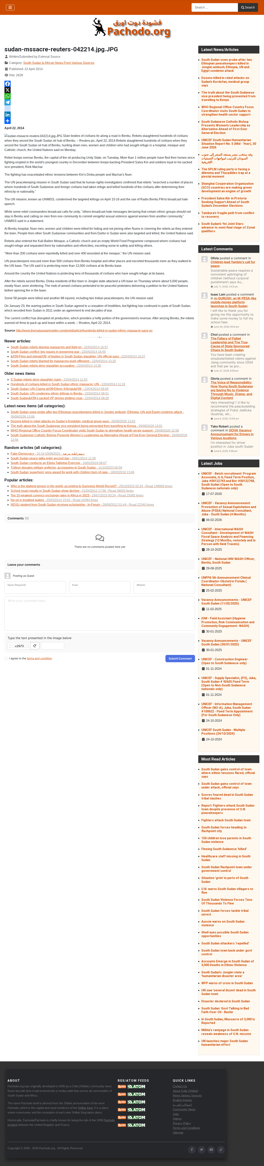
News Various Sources (187, 1095)
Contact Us (180, 1086)
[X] (99, 90)
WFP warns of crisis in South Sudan (227, 983)
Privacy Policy (182, 1123)
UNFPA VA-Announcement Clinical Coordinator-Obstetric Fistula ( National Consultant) (226, 581)
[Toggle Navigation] (10, 7)
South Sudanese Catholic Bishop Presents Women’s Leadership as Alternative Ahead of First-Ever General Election (225, 127)
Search (250, 7)
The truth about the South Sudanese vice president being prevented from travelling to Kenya (228, 96)
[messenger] (99, 108)
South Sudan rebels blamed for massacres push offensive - (63, 361)
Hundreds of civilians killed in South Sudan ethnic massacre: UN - (68, 384)
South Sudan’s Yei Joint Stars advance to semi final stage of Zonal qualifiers (228, 227)
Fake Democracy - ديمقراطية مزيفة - (47, 453)
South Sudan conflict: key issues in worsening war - (58, 351)
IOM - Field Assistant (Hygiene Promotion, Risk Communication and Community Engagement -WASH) (227, 621)
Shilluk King (85, 1107)
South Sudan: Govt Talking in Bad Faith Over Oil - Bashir (225, 1010)
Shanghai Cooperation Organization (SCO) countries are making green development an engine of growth (227, 187)
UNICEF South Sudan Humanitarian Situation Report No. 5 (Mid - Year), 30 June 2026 (228, 143)
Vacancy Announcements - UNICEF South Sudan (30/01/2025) (226, 642)
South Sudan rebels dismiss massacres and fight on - (59, 347)
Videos (177, 1118)
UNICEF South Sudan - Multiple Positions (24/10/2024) (223, 731)
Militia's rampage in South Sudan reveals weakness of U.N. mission (226, 1032)
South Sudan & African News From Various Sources (58, 62)
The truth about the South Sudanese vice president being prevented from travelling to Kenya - (87, 426)
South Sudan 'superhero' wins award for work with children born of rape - (72, 472)
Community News (184, 1109)
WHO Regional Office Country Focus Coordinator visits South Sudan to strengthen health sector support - (95, 430)
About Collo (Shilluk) (185, 1090)
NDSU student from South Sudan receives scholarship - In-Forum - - (82, 504)
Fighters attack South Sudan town (226, 820)
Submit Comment (180, 658)
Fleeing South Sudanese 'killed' (224, 849)
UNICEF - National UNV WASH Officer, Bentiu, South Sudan (228, 560)
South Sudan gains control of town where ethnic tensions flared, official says (228, 772)
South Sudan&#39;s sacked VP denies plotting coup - (60, 398)
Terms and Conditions (186, 1128)
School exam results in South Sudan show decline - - (72, 490)
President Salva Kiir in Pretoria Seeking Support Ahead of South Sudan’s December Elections (225, 201)
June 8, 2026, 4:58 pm (226, 451)
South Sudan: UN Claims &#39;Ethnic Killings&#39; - (59, 388)
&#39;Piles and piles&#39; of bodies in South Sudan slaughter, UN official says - (78, 356)
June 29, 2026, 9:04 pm (226, 326)
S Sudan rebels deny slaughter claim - (49, 379)
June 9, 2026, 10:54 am (226, 418)
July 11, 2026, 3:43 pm (226, 286)
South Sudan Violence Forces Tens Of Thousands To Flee (226, 901)
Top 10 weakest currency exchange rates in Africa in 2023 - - (77, 495)
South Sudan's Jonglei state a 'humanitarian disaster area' (222, 974)
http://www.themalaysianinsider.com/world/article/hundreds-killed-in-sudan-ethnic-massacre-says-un (84, 330)
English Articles (182, 1100)
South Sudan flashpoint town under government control (226, 869)
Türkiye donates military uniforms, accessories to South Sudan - (66, 467)
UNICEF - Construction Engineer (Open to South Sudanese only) (224, 661)
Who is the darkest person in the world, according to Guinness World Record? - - (91, 486)
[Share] (99, 121)
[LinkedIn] (99, 115)
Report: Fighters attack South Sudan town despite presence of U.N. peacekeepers (227, 809)
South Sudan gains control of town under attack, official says (226, 785)
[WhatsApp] (99, 96)
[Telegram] (99, 102)
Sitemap (178, 1132)
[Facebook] (99, 84)
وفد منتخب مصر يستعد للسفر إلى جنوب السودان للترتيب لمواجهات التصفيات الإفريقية (227, 158)
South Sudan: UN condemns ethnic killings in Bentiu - (60, 393)
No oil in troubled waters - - (54, 500)
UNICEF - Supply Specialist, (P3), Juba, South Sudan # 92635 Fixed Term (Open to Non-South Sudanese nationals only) (228, 683)
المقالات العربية (182, 1104)
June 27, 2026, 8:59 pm (226, 370)
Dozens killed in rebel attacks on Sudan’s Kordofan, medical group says (225, 81)
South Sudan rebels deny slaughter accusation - (56, 365)
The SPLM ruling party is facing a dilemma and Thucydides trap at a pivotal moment (225, 172)
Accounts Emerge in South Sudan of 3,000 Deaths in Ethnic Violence (227, 963)
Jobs (176, 1114)
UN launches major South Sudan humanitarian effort (224, 1043)
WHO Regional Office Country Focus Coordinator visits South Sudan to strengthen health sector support (227, 110)
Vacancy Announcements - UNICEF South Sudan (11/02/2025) (226, 601)
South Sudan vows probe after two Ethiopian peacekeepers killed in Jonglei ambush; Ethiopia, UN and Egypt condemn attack (226, 65)
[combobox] (215, 7)
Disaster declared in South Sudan (225, 1001)
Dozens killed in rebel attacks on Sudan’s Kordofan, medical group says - (73, 421)
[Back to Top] (257, 1159)
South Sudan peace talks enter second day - (53, 458)
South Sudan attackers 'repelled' (225, 943)
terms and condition (39, 658)
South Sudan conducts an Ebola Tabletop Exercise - (59, 463)
